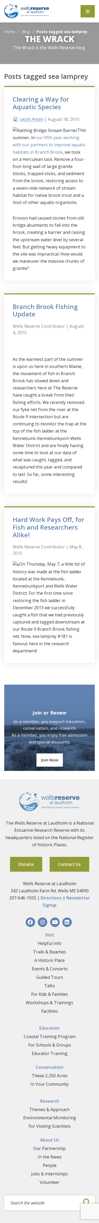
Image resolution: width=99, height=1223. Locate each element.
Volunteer (49, 1182)
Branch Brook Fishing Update (45, 310)
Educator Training (50, 1053)
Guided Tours (49, 977)
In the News (50, 1157)
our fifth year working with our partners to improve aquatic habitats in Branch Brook (49, 145)
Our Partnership (49, 1148)
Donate (26, 864)
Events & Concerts (50, 969)
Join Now (49, 759)
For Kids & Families (49, 994)
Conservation (49, 1067)
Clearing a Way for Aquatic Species (41, 103)
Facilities (49, 1011)
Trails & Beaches (49, 952)
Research (49, 1101)
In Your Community (49, 1084)
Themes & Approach (49, 1109)
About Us (49, 1140)
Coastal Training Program (50, 1036)
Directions (51, 898)
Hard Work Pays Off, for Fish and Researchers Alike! (48, 527)
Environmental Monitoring (49, 1118)
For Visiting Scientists (50, 1126)
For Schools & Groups (49, 1045)
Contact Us (69, 864)
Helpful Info (50, 943)
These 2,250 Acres (50, 1076)
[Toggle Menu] (88, 11)
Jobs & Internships (49, 1174)
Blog (26, 31)
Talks (49, 986)
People (49, 1165)
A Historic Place (49, 960)
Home (9, 31)
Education (49, 1028)
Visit (49, 935)
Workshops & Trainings (49, 1003)
